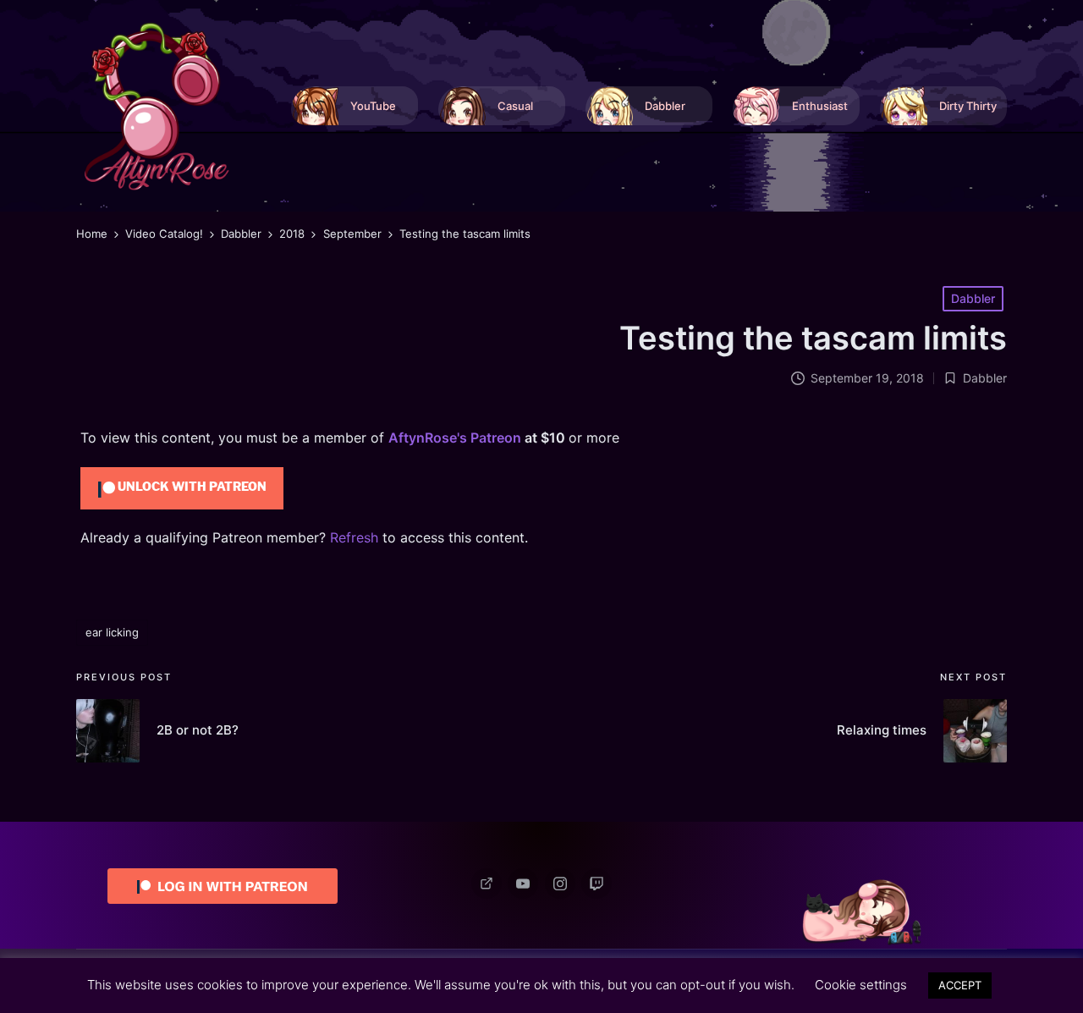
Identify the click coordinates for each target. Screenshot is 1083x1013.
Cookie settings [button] (861, 985)
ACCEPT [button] (959, 985)
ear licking (112, 632)
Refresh (354, 537)
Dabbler (973, 298)
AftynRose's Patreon (454, 437)
